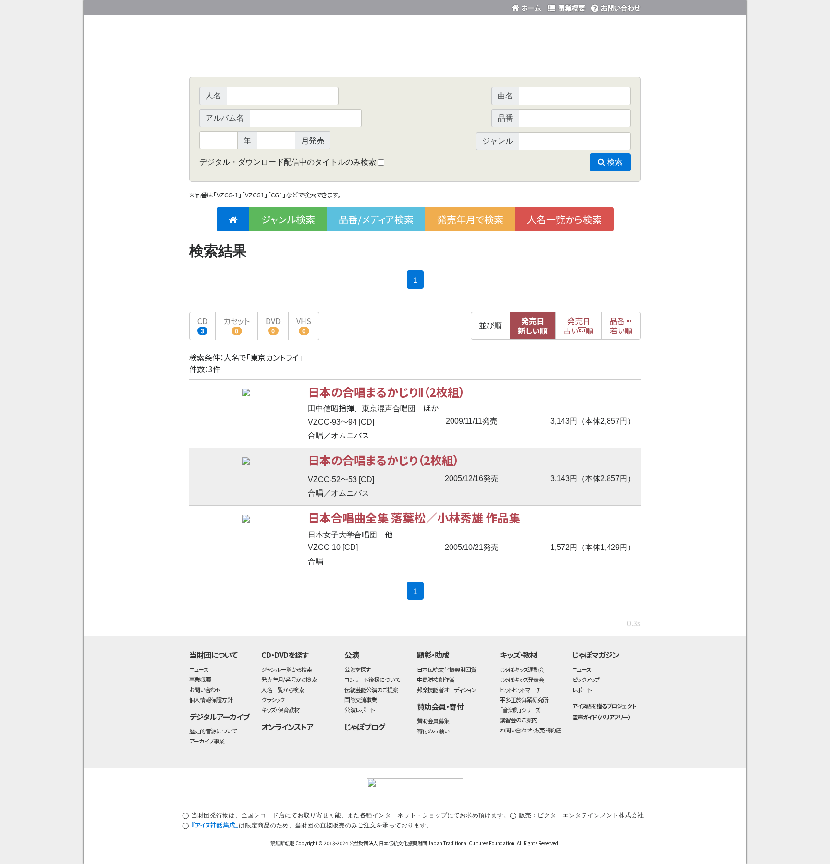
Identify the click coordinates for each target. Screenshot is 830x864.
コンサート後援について (371, 679)
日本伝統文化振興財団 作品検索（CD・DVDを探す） (415, 55)
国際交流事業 (360, 699)
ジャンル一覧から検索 (286, 669)
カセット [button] (236, 325)
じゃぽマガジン (595, 654)
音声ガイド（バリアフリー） (601, 717)
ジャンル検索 (288, 219)
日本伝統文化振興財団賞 (446, 669)
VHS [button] (303, 325)
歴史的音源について (212, 731)
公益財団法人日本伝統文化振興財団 (241, 6)
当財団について (213, 654)
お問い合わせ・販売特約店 (530, 730)
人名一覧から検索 (564, 219)
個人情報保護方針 (210, 699)
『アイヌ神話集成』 (215, 824)
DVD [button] (273, 325)
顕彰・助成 (433, 654)
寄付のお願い (433, 731)
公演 (351, 654)
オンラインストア (287, 726)
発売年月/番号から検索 (288, 679)
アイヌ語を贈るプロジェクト (603, 706)
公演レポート (359, 710)
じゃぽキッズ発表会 (522, 679)
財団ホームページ (528, 6)
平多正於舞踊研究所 (524, 699)
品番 (621, 325)
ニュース (198, 669)
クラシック (272, 699)
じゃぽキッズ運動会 (522, 669)
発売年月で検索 (470, 219)
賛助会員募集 (433, 721)
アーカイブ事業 (207, 741)
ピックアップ (585, 679)
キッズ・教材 (518, 654)
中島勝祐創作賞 (436, 679)
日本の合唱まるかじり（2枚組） (383, 459)
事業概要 (566, 6)
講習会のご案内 (518, 720)
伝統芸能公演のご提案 (371, 689)
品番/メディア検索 (376, 219)
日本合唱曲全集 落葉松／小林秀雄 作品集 (414, 517)
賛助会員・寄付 (440, 706)
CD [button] (202, 325)
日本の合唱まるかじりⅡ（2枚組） (386, 391)
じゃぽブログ (364, 726)
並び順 (490, 325)
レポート (582, 689)
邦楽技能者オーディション (446, 689)
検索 (613, 162)
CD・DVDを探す (284, 654)
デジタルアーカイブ (219, 716)
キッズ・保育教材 (280, 710)
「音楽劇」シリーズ (520, 710)
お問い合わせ (614, 6)
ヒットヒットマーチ (520, 689)
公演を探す (357, 669)
